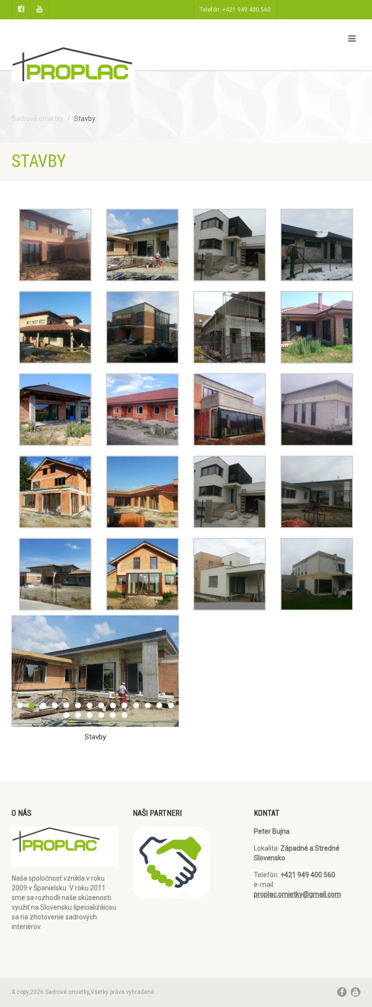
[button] (55, 245)
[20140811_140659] (95, 670)
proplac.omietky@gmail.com (297, 894)
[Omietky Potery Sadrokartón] (95, 69)
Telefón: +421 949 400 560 (235, 9)
